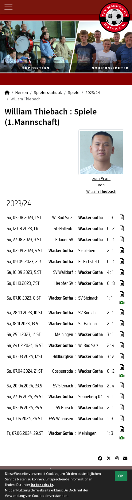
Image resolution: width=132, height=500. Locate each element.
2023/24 (92, 92)
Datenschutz (42, 484)
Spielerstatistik (48, 92)
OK (121, 476)
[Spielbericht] (122, 217)
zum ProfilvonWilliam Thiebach (101, 185)
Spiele (74, 92)
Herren (21, 92)
